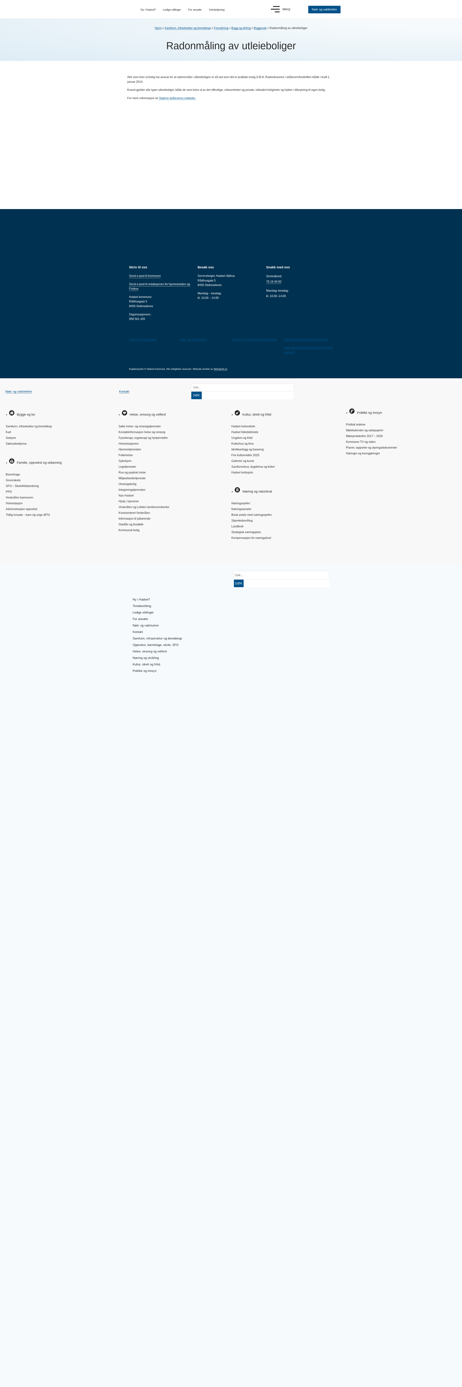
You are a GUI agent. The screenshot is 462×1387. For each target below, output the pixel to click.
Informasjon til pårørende (135, 518)
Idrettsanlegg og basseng (247, 449)
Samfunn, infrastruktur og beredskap (188, 28)
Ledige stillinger (172, 9)
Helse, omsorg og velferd (150, 651)
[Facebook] (11, 553)
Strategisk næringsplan (246, 532)
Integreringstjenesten (132, 489)
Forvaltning (221, 28)
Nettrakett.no (220, 369)
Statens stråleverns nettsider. (177, 98)
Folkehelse (126, 455)
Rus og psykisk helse (132, 472)
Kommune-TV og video (361, 441)
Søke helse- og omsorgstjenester (140, 426)
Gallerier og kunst (242, 460)
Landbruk (237, 526)
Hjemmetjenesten (130, 449)
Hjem (158, 28)
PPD (9, 491)
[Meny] (275, 9)
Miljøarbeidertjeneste (132, 478)
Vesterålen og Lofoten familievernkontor (144, 507)
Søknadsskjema (16, 443)
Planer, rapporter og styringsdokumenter (371, 447)
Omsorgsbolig (127, 484)
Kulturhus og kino (242, 443)
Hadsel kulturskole (243, 426)
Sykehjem (125, 460)
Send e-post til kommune (145, 275)
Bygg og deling (241, 28)
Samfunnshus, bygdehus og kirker (253, 466)
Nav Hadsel (126, 495)
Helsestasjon (14, 503)
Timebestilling (142, 606)
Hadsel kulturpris (242, 472)
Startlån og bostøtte (131, 524)
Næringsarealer (241, 509)
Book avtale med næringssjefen (251, 514)
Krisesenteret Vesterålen (134, 512)
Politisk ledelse (355, 424)
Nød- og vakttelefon (18, 391)
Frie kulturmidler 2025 (245, 455)
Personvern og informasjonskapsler (254, 339)
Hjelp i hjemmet (129, 501)
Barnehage (13, 474)
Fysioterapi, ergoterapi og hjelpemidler (143, 437)
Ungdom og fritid (241, 437)
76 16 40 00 (273, 281)
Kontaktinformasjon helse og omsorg (142, 432)
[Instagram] (23, 553)
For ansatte (195, 9)
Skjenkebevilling (242, 520)
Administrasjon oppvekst (21, 509)
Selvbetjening (217, 9)
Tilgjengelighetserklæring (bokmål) (305, 339)
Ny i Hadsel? (148, 9)
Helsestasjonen (129, 443)
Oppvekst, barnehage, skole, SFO (155, 645)
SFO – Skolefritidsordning (22, 486)
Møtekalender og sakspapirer (364, 430)
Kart (8, 432)
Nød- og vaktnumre (146, 625)
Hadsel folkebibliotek (244, 432)
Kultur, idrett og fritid (146, 664)
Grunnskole (13, 480)
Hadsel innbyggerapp (143, 339)
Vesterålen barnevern (19, 497)
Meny (286, 9)
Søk (196, 395)
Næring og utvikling (146, 658)
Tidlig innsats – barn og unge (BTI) (28, 514)
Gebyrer (11, 437)
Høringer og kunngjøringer (363, 453)
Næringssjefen (240, 503)
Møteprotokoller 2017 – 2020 (364, 436)
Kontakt (124, 391)
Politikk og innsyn (144, 671)
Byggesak (260, 28)
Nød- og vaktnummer (193, 339)
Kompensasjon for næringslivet (251, 537)
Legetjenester (127, 466)
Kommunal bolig (129, 530)
